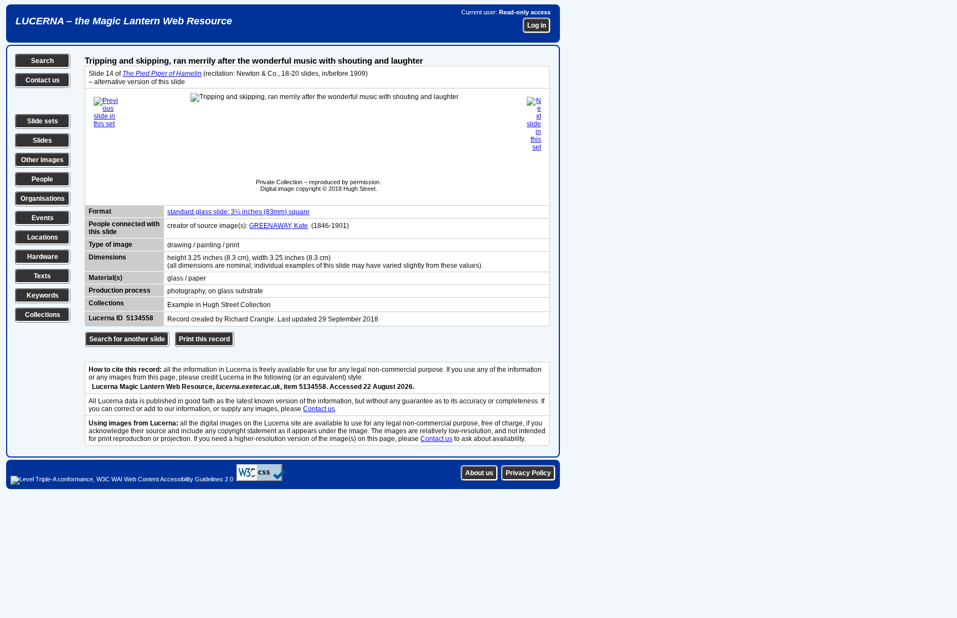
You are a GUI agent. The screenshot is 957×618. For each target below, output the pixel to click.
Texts (42, 276)
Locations (42, 237)
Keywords (43, 295)
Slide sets (42, 121)
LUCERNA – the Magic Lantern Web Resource (124, 21)
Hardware (42, 257)
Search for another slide (127, 339)
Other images (42, 160)
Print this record (204, 339)
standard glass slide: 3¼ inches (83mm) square (238, 212)
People (42, 179)
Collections (42, 315)
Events (43, 218)
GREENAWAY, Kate (278, 226)
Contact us (42, 80)
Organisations (42, 198)
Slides (42, 140)
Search (42, 61)
